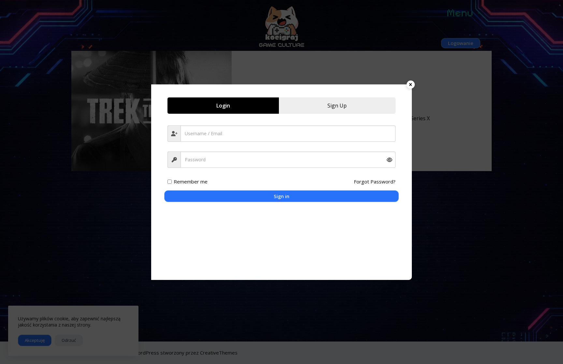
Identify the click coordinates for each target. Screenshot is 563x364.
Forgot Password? (375, 181)
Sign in (281, 196)
